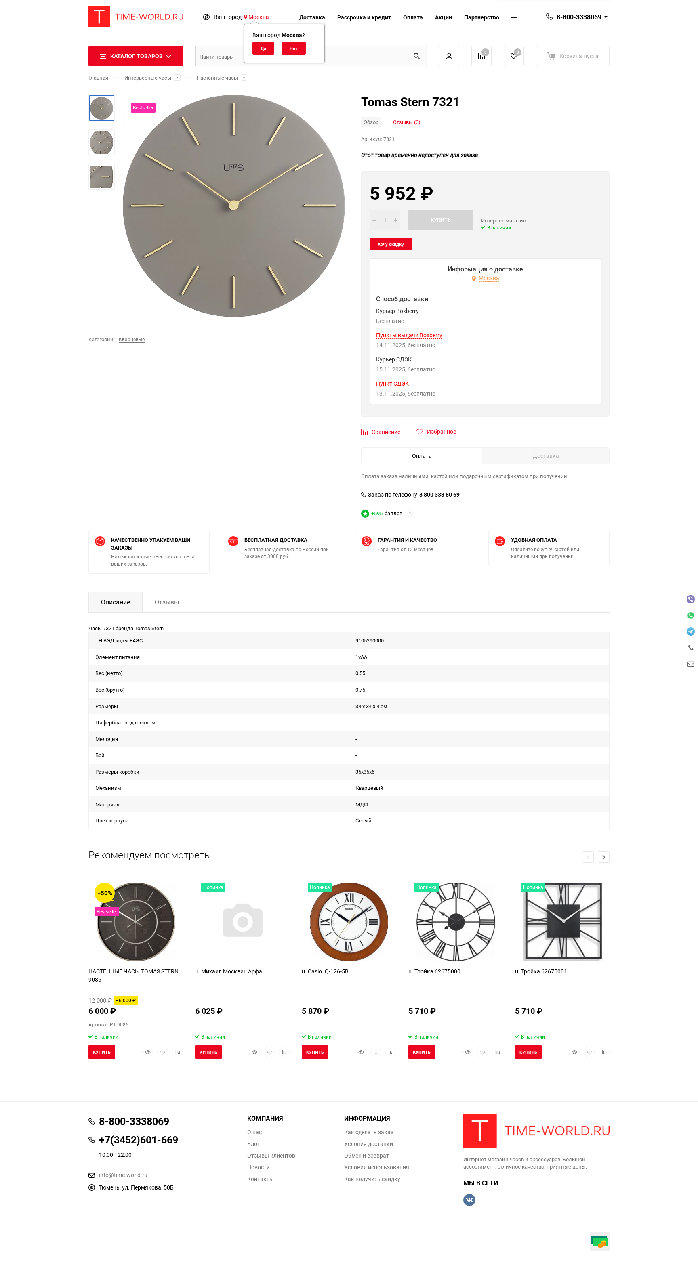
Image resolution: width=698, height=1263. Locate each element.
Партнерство (481, 17)
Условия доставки (368, 1144)
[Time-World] (536, 1131)
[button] (604, 857)
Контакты (260, 1179)
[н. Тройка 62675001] (562, 922)
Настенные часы (217, 77)
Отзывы (167, 602)
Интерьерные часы (147, 77)
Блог (253, 1144)
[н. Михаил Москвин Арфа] (242, 922)
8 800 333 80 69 (439, 494)
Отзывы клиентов (271, 1155)
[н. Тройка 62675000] (455, 922)
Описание (115, 602)
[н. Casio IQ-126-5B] (349, 922)
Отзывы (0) (406, 122)
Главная (98, 77)
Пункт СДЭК (392, 383)
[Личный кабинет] (449, 56)
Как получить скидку (372, 1179)
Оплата (413, 17)
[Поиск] (417, 56)
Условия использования (376, 1167)
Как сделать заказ (368, 1132)
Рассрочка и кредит (364, 17)
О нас (254, 1132)
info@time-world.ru (123, 1175)
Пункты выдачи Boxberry (409, 335)
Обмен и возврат (366, 1155)
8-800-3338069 (579, 17)
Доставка (312, 17)
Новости (258, 1167)
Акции (443, 17)
